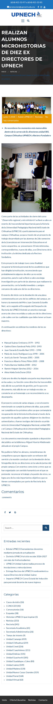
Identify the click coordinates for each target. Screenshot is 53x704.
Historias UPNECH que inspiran (20, 617)
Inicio (3, 72)
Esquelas (10, 613)
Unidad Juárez (12, 665)
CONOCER (11, 606)
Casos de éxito (13, 602)
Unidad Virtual (12, 679)
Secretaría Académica (16, 628)
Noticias (13, 72)
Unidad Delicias (13, 654)
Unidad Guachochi (14, 657)
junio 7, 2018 (9, 117)
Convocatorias (13, 609)
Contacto (43, 700)
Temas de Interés (14, 635)
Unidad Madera (13, 668)
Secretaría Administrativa (17, 631)
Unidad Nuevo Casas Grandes (20, 672)
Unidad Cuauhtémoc (15, 650)
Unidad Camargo (13, 639)
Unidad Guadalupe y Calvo (18, 661)
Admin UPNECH (25, 117)
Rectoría (10, 624)
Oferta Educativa (17, 700)
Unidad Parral (12, 676)
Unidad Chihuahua (14, 643)
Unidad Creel (12, 646)
